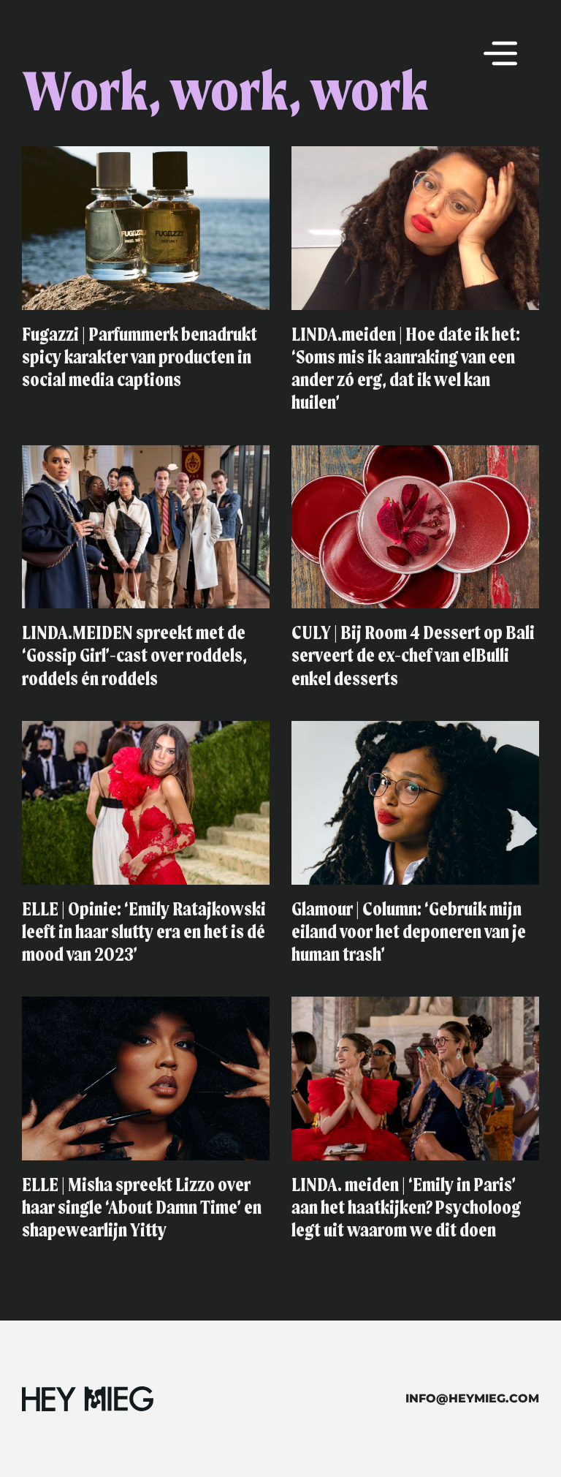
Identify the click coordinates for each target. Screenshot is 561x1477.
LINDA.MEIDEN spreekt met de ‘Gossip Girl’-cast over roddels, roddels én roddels (134, 656)
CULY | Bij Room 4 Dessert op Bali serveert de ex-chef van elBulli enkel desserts (413, 656)
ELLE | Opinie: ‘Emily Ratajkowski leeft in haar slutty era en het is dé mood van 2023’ (144, 933)
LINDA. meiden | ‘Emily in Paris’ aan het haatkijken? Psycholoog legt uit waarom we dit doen (406, 1208)
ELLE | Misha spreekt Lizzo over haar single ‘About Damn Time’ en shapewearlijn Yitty (142, 1208)
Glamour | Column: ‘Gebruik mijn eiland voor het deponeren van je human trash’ (408, 933)
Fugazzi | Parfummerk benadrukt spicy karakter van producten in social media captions (139, 358)
